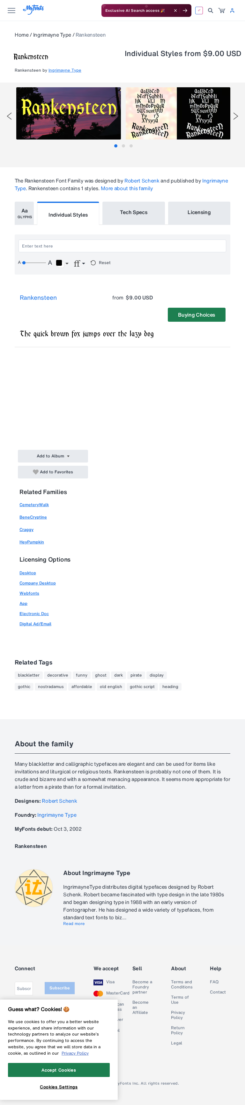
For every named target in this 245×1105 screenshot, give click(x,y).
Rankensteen (38, 297)
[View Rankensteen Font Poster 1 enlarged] (68, 113)
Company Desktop (37, 583)
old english (111, 686)
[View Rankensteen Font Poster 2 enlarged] (178, 113)
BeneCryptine (33, 517)
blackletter (29, 675)
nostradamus (51, 686)
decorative (57, 675)
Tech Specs (134, 212)
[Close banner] (175, 10)
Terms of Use (180, 1000)
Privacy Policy (178, 1015)
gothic (24, 686)
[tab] (116, 146)
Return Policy (178, 1030)
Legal (176, 1043)
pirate (136, 675)
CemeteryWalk (34, 505)
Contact (218, 992)
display (157, 675)
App (23, 603)
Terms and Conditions (182, 984)
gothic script (142, 686)
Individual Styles (68, 215)
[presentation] (9, 116)
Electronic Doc (34, 614)
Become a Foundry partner (142, 987)
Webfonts (29, 593)
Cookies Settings (59, 1087)
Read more (74, 923)
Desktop (27, 573)
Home (22, 35)
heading (170, 686)
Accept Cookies (58, 1070)
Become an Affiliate (140, 1007)
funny (81, 675)
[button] (62, 263)
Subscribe (59, 988)
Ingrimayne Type (52, 35)
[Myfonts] (33, 13)
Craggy (26, 530)
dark (118, 675)
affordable (81, 686)
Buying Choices (196, 315)
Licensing (199, 212)
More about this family (127, 188)
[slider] (34, 262)
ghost (101, 675)
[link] (221, 10)
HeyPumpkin (31, 542)
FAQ (214, 982)
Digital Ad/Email (35, 624)
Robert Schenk (142, 180)
